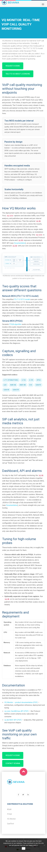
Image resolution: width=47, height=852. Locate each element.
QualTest (10, 824)
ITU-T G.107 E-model (22, 299)
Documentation (19, 243)
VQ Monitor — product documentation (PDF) (21, 702)
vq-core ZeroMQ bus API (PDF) (16, 711)
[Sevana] (16, 783)
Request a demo (13, 66)
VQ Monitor (11, 819)
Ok (23, 848)
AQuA (9, 809)
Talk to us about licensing (18, 74)
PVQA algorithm (15, 324)
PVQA (9, 814)
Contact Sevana (13, 763)
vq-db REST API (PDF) (13, 720)
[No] (44, 845)
